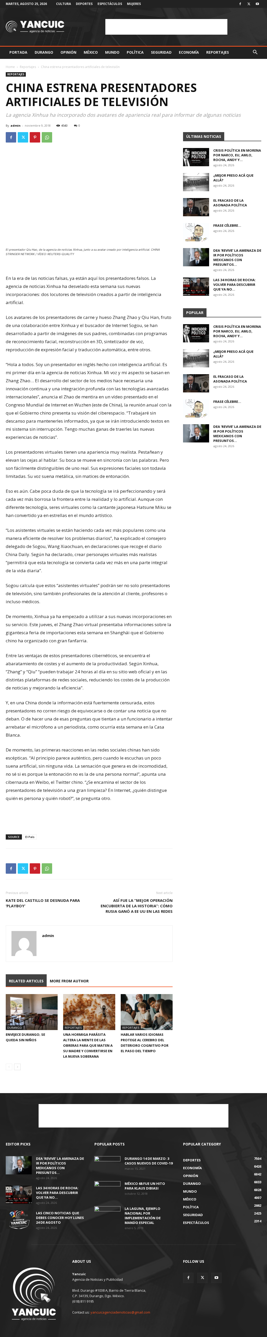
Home (10, 67)
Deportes (84, 4)
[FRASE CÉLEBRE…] (196, 232)
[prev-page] (9, 1067)
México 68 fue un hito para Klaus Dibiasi (145, 1186)
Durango (44, 52)
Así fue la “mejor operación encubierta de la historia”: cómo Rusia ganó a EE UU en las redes (137, 906)
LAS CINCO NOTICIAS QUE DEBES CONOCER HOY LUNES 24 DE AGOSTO (60, 1218)
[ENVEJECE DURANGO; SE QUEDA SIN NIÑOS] (32, 1012)
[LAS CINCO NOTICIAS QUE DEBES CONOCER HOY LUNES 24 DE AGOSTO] (19, 1220)
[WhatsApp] (47, 137)
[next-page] (17, 1067)
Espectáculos (110, 4)
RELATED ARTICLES (26, 980)
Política (135, 52)
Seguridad (161, 52)
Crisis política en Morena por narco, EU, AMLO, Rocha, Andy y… (237, 155)
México (91, 52)
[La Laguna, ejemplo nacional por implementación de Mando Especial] (107, 1215)
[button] (255, 52)
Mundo (112, 52)
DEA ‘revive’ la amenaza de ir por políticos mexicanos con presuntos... (237, 257)
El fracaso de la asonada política (230, 202)
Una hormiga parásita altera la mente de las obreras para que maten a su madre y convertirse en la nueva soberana (88, 1045)
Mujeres (134, 4)
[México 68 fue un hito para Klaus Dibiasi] (107, 1190)
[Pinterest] (35, 137)
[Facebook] (240, 4)
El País (29, 837)
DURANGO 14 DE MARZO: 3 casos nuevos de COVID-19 (149, 1161)
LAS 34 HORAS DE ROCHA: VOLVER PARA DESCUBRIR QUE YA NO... (234, 285)
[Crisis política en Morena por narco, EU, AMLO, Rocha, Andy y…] (196, 157)
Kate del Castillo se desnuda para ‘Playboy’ (43, 903)
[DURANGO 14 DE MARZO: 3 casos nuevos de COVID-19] (107, 1165)
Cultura (63, 4)
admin (15, 125)
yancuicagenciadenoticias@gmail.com (120, 1312)
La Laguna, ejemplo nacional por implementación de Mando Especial (143, 1215)
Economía (189, 52)
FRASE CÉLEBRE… (227, 225)
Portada (18, 52)
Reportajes (217, 52)
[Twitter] (249, 4)
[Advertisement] (166, 27)
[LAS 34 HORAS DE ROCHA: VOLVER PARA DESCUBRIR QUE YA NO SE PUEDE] (196, 287)
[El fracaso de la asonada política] (196, 207)
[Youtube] (257, 4)
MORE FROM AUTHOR (69, 980)
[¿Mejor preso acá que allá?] (196, 182)
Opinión (68, 52)
